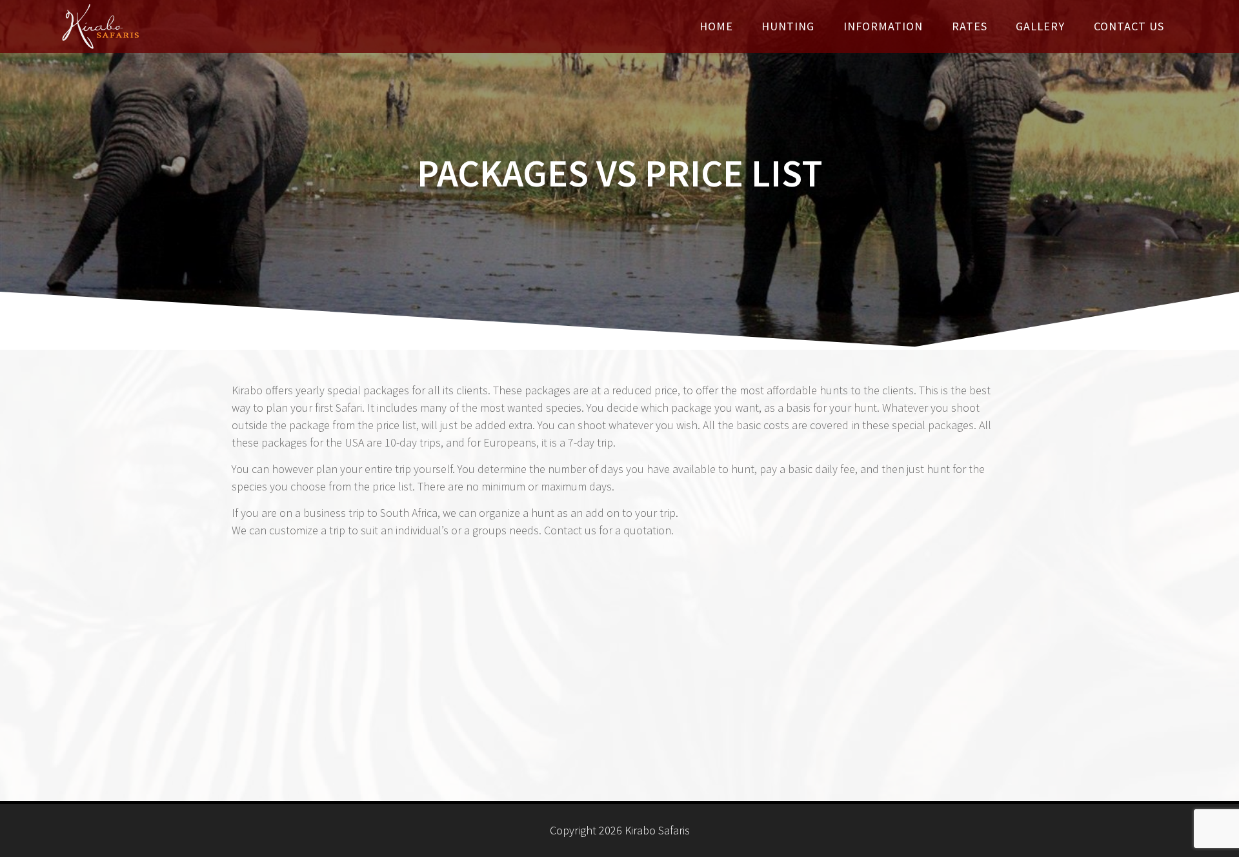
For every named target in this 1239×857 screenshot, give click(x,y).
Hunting (787, 26)
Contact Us (1129, 26)
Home (716, 26)
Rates (969, 26)
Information (883, 26)
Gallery (1040, 26)
